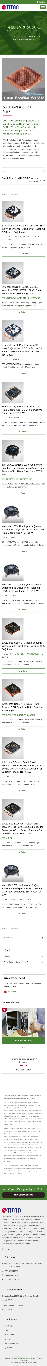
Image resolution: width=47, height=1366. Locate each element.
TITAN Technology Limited (26, 1358)
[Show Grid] (40, 181)
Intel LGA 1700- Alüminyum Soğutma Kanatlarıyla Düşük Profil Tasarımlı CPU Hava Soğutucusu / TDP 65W (23, 529)
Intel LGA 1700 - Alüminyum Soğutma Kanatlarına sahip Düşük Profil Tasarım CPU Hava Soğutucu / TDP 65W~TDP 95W (22, 890)
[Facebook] (2, 1249)
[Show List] (44, 181)
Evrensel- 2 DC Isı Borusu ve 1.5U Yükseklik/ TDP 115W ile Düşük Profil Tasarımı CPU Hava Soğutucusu (21, 290)
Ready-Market (32, 1362)
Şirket (7, 1330)
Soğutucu (7, 1168)
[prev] (3, 171)
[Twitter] (5, 1249)
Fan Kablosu (32, 1168)
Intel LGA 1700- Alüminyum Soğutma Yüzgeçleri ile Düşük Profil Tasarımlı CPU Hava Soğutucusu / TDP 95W (21, 587)
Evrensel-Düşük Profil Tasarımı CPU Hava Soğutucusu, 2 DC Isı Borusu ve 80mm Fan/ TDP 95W (22, 409)
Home (10, 37)
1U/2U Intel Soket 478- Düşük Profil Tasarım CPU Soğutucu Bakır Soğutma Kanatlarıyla (22, 707)
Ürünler (24, 37)
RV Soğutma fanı (12, 1343)
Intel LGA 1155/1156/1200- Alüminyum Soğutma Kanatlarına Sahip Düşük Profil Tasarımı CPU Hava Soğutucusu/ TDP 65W (23, 469)
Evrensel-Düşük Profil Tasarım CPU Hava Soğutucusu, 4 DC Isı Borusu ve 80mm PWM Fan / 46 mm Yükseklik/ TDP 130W (22, 350)
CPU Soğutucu (34, 37)
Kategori (17, 37)
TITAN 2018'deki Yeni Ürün (12, 1306)
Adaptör (39, 1168)
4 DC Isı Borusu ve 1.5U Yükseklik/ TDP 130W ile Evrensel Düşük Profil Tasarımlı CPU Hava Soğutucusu (23, 229)
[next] (42, 171)
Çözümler (8, 1348)
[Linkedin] (8, 1249)
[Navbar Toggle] (43, 7)
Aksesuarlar (16, 1168)
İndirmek (12, 991)
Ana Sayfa (9, 1326)
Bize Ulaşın (7, 1173)
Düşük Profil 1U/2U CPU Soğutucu (23, 39)
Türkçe (42, 2)
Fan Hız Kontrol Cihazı (10, 1171)
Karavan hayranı (24, 1165)
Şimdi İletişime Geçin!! (23, 1195)
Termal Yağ (24, 1168)
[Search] (42, 938)
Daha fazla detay (23, 1070)
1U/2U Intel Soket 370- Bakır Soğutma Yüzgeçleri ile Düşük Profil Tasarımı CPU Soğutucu (23, 646)
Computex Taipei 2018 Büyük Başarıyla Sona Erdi (21, 1296)
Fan (11, 1168)
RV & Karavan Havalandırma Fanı (17, 962)
